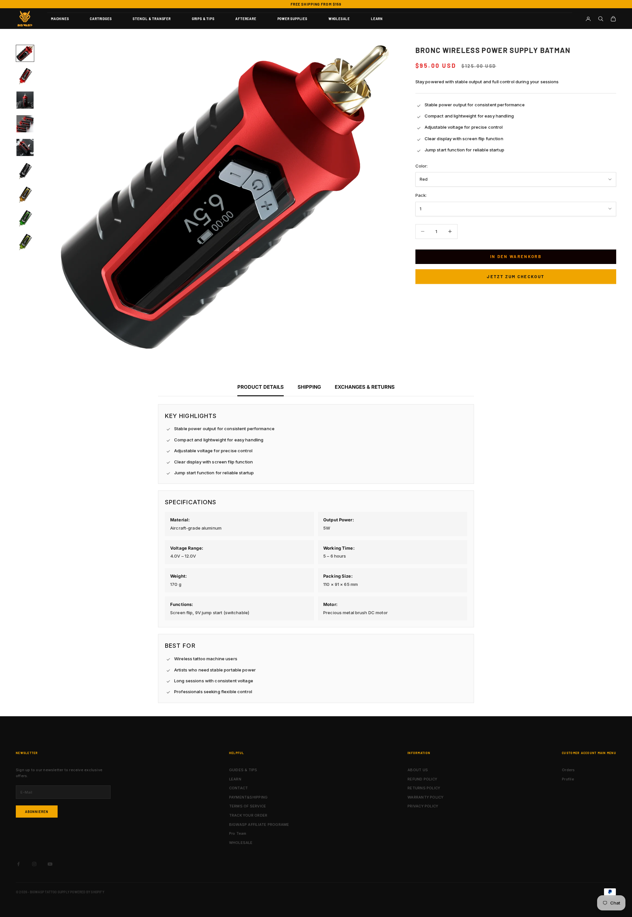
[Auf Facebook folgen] (18, 864)
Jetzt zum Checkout (515, 276)
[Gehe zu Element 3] (25, 100)
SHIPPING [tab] (309, 387)
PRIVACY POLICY (423, 806)
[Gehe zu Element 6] (25, 171)
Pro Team (238, 833)
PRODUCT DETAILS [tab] (260, 387)
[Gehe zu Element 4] (25, 124)
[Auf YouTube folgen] (50, 864)
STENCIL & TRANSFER (152, 19)
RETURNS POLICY (424, 788)
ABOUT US (418, 770)
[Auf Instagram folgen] (34, 864)
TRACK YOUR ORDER (248, 815)
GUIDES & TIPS (243, 770)
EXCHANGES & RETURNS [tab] (365, 387)
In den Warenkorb (515, 256)
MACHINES (60, 19)
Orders (568, 770)
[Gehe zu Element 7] (25, 195)
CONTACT (238, 788)
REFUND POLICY (422, 779)
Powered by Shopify (87, 892)
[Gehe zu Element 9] (25, 242)
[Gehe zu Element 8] (25, 218)
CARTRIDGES (101, 19)
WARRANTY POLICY (425, 797)
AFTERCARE (245, 19)
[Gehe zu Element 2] (25, 76)
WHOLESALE (339, 19)
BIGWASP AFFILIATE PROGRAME (259, 824)
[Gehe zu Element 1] (25, 53)
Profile (568, 779)
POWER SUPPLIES (292, 19)
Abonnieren (36, 812)
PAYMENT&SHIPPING (248, 797)
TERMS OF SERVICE (247, 806)
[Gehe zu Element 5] (25, 147)
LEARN (377, 19)
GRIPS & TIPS (203, 19)
